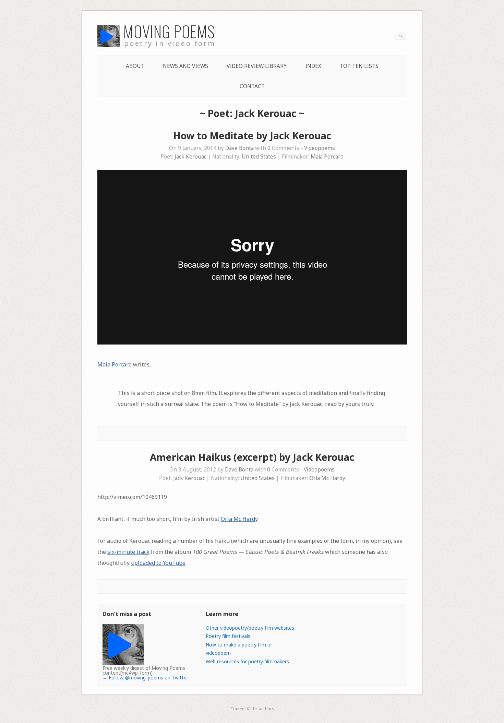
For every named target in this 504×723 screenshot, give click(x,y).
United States (259, 156)
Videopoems (319, 148)
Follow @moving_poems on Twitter (148, 677)
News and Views (185, 66)
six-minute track (128, 552)
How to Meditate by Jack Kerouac (252, 135)
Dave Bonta (239, 148)
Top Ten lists (359, 66)
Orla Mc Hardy (327, 478)
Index (313, 66)
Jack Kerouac (190, 156)
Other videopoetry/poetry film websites (250, 628)
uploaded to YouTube (158, 563)
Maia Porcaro (327, 156)
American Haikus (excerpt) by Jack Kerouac (252, 457)
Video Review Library (257, 66)
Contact (252, 86)
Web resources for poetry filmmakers (247, 661)
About (135, 66)
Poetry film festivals (228, 636)
